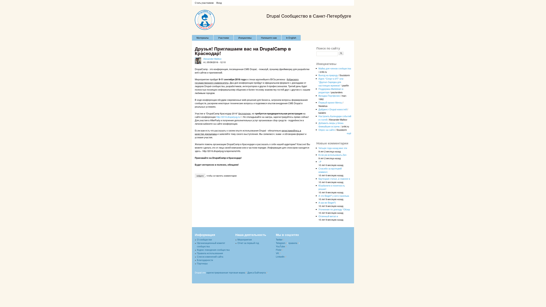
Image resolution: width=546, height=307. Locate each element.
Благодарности (205, 260)
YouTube (280, 246)
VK (277, 253)
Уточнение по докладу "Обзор (334, 209)
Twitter (279, 239)
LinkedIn (280, 256)
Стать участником (204, 2)
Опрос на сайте (326, 129)
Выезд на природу (328, 75)
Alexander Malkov (212, 58)
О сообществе (204, 239)
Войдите (200, 175)
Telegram (280, 243)
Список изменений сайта (210, 256)
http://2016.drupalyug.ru (228, 117)
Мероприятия (244, 239)
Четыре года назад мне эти (332, 148)
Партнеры (202, 263)
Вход (219, 2)
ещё (349, 133)
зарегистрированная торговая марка (225, 272)
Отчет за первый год (248, 243)
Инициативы (245, 37)
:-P (319, 161)
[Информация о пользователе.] (198, 61)
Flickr (278, 249)
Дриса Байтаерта (256, 272)
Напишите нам (269, 37)
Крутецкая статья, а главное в (334, 178)
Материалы (203, 37)
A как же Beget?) (327, 202)
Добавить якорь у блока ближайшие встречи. (330, 124)
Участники (223, 37)
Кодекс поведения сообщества (213, 249)
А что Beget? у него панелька (333, 195)
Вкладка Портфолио (329, 95)
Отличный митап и (328, 216)
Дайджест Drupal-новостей (332, 109)
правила (292, 243)
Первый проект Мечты (330, 102)
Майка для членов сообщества (334, 68)
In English (291, 37)
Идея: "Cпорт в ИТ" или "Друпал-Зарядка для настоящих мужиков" (330, 82)
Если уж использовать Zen (332, 154)
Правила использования (210, 253)
